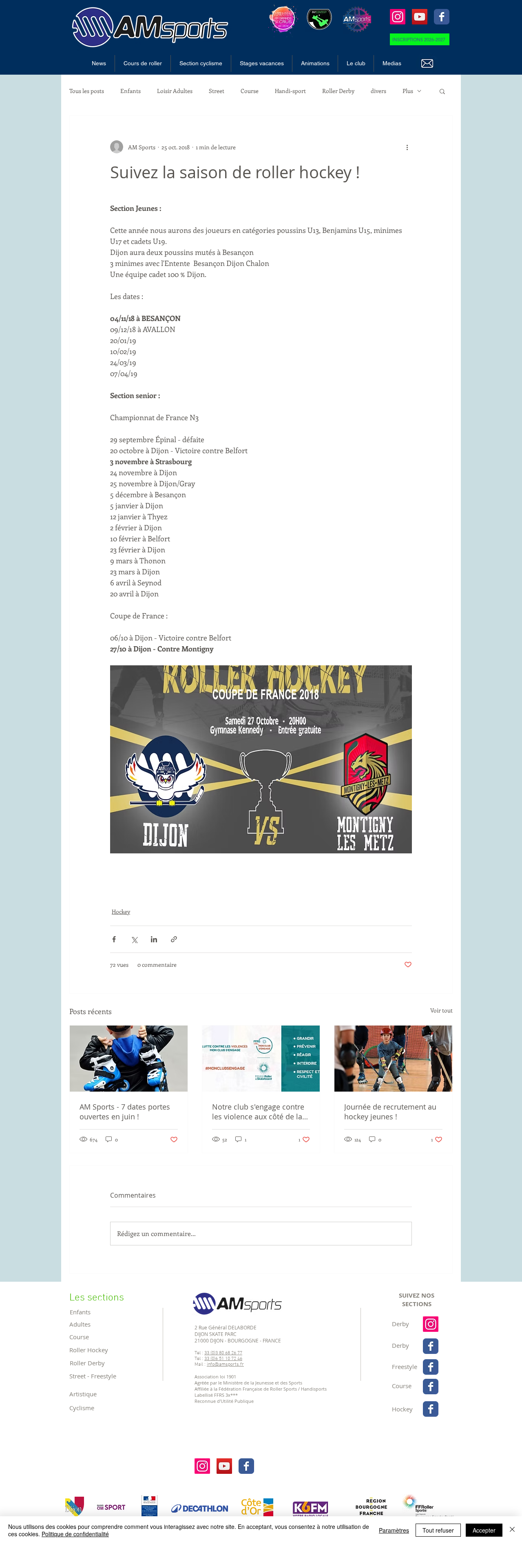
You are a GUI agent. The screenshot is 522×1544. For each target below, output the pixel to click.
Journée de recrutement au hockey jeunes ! (390, 1111)
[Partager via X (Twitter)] (134, 939)
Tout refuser (438, 1530)
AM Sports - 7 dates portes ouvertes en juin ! (125, 1111)
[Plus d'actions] (407, 147)
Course (250, 91)
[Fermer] (512, 1530)
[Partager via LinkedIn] (154, 939)
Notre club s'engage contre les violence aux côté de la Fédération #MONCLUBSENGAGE (258, 1111)
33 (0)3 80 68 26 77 (223, 1353)
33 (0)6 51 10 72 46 (223, 1359)
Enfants (130, 91)
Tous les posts (86, 91)
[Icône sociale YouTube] (419, 16)
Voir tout (441, 1010)
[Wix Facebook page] (441, 16)
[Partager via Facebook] (114, 939)
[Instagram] (397, 16)
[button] (142, 63)
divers (378, 91)
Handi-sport (290, 91)
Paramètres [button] (394, 1530)
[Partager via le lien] (174, 939)
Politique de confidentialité (75, 1534)
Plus (408, 91)
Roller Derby (338, 91)
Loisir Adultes (174, 91)
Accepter (484, 1530)
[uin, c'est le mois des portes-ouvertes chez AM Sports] (129, 1059)
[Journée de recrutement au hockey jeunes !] (393, 1059)
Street (216, 91)
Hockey (121, 911)
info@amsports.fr (225, 1364)
